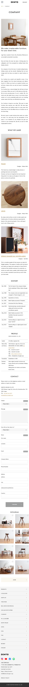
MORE (14, 579)
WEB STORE (4, 601)
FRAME (3, 164)
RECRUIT (3, 643)
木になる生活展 (5, 618)
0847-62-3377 (8, 667)
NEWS (2, 627)
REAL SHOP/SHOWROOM (7, 606)
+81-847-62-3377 (8, 393)
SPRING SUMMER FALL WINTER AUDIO (13, 256)
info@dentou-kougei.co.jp (7, 395)
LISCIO (3, 211)
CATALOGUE (4, 593)
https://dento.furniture (16, 353)
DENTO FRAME (4, 622)
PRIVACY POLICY (5, 678)
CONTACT (3, 639)
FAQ (2, 635)
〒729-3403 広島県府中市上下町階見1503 (10, 664)
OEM (2, 631)
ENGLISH (3, 647)
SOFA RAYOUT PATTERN (7, 610)
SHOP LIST (3, 597)
